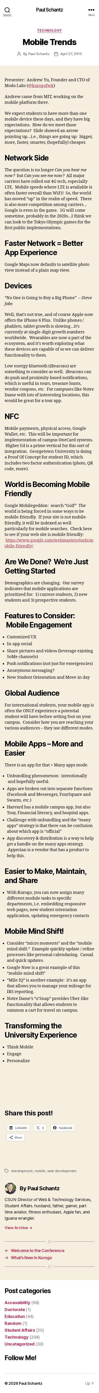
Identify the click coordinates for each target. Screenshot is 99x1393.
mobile (40, 1171)
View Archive (18, 1227)
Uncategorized (20, 1344)
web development (61, 1171)
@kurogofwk (41, 85)
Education (15, 1316)
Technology (49, 30)
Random (13, 1323)
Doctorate (15, 1309)
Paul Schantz (49, 9)
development (22, 1171)
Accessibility (17, 1302)
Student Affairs (20, 1330)
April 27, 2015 (71, 54)
